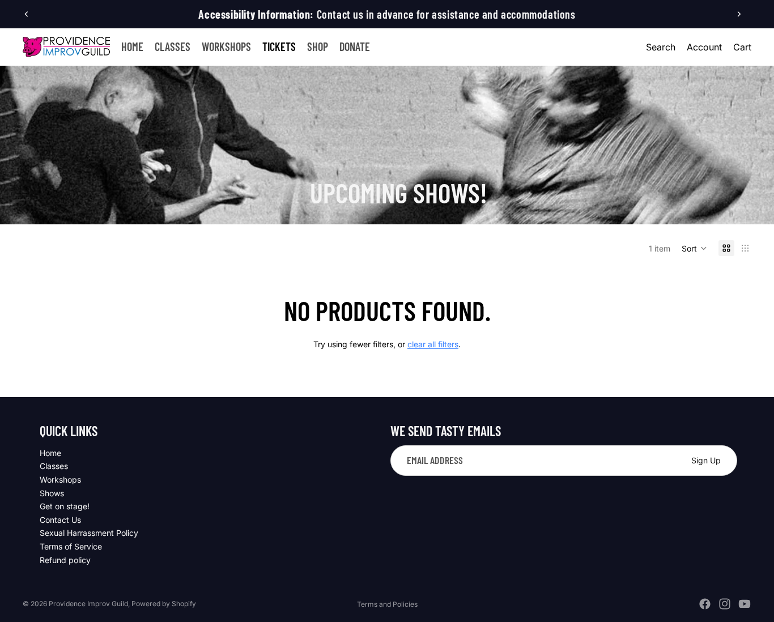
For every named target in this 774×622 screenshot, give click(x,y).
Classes (54, 466)
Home (50, 453)
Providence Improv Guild (88, 603)
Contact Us (60, 520)
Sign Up (706, 460)
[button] (694, 248)
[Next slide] (738, 14)
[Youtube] (744, 604)
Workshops (60, 479)
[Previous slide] (26, 14)
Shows (52, 493)
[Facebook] (705, 604)
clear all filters (432, 344)
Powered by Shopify (163, 603)
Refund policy (65, 560)
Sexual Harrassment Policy (89, 533)
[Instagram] (725, 604)
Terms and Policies (387, 604)
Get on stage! (65, 506)
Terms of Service (71, 546)
